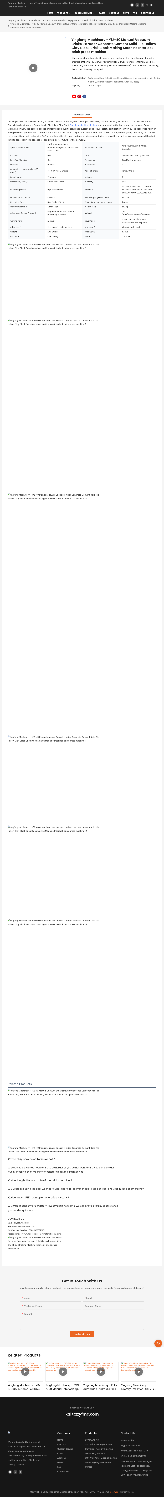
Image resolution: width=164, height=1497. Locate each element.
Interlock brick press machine (97, 20)
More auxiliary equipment (66, 20)
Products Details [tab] (82, 114)
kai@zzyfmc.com (82, 1414)
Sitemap (113, 1491)
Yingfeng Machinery (18, 20)
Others (46, 20)
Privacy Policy (127, 1491)
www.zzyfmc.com (99, 1491)
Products (35, 20)
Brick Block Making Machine (84, 125)
